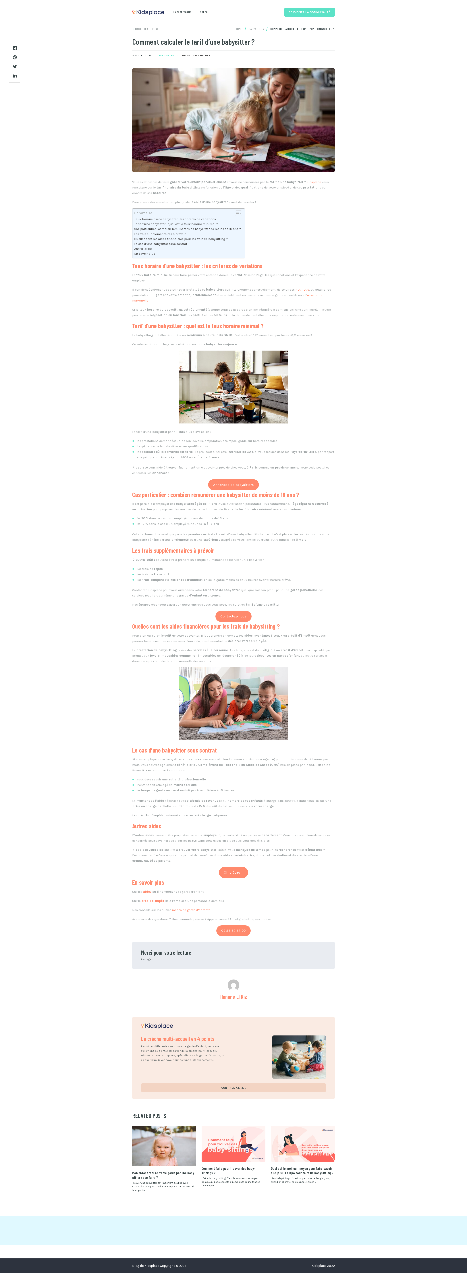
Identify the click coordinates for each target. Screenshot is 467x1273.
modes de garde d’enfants (191, 910)
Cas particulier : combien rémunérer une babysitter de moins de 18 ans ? (187, 229)
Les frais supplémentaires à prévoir (160, 234)
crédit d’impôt (153, 901)
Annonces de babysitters (233, 485)
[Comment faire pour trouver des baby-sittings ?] (233, 1144)
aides (147, 891)
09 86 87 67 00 (233, 930)
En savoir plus (144, 253)
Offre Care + (233, 872)
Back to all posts (147, 29)
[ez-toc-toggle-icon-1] (236, 213)
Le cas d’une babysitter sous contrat (160, 244)
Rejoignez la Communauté (309, 12)
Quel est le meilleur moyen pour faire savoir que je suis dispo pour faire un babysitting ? (302, 1170)
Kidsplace (314, 182)
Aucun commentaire (196, 55)
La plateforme (182, 12)
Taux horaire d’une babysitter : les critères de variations (175, 219)
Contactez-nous (233, 616)
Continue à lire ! (233, 1087)
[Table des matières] (238, 213)
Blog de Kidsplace (145, 1266)
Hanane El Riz (233, 996)
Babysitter (166, 55)
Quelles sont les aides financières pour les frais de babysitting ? (181, 239)
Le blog (203, 12)
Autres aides (143, 248)
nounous (302, 289)
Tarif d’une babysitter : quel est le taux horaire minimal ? (176, 224)
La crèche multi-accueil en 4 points (178, 1038)
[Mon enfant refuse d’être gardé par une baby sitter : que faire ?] (164, 1146)
